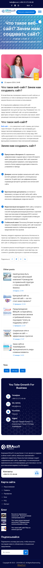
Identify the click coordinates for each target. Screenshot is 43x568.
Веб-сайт (4, 126)
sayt (22, 371)
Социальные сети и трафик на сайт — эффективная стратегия (23, 333)
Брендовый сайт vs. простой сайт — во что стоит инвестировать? (22, 298)
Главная (16, 39)
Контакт (6, 504)
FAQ (5, 500)
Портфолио (8, 494)
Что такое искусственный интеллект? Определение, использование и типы (21, 522)
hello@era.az (14, 2)
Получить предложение (26, 12)
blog (6, 371)
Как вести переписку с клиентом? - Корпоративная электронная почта (21, 516)
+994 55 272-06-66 (27, 2)
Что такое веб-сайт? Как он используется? (21, 528)
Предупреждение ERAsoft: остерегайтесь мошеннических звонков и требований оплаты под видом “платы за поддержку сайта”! (23, 316)
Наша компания (9, 487)
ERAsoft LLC (22, 565)
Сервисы (7, 490)
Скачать (15, 414)
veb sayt (14, 371)
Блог (25, 39)
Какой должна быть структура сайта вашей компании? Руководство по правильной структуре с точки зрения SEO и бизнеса (23, 281)
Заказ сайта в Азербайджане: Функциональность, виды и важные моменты (23, 348)
